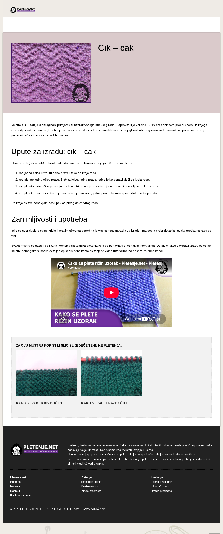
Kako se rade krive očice (39, 403)
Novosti (15, 486)
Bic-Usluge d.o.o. (58, 509)
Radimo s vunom (21, 495)
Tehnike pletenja (91, 481)
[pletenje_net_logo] (22, 10)
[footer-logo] (34, 449)
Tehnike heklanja (161, 481)
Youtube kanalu (153, 251)
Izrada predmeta (91, 491)
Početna (15, 481)
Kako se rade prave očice (104, 403)
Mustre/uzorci (89, 486)
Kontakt (15, 491)
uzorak (171, 130)
